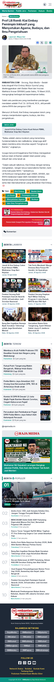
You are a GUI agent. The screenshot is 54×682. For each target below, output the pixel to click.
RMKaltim (42, 646)
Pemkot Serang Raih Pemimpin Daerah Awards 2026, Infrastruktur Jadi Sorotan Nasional (29, 582)
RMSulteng (27, 641)
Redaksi (28, 669)
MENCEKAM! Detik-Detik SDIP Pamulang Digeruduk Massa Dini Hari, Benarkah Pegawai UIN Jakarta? (28, 522)
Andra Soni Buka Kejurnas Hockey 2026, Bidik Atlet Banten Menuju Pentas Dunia (31, 543)
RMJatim (27, 637)
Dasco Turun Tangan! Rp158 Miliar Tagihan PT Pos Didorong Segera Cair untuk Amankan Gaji (31, 533)
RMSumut (12, 641)
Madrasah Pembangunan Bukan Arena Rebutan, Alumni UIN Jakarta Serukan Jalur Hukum (30, 593)
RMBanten (27, 632)
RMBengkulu (11, 646)
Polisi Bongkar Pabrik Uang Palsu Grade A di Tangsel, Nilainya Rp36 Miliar (23, 500)
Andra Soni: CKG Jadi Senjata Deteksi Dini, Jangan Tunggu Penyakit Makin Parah (30, 512)
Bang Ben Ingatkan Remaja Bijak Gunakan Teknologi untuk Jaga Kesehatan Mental (29, 552)
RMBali (27, 646)
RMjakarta (42, 632)
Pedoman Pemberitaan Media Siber (27, 674)
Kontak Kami (38, 669)
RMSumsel (42, 637)
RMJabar (12, 637)
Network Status (16, 669)
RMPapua (27, 650)
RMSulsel (42, 641)
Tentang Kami (27, 671)
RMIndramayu (42, 650)
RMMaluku (11, 650)
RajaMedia (12, 632)
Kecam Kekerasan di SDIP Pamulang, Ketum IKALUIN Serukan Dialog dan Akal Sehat (30, 561)
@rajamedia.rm (8, 426)
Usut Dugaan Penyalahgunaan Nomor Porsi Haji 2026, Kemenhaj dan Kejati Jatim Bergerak (30, 571)
